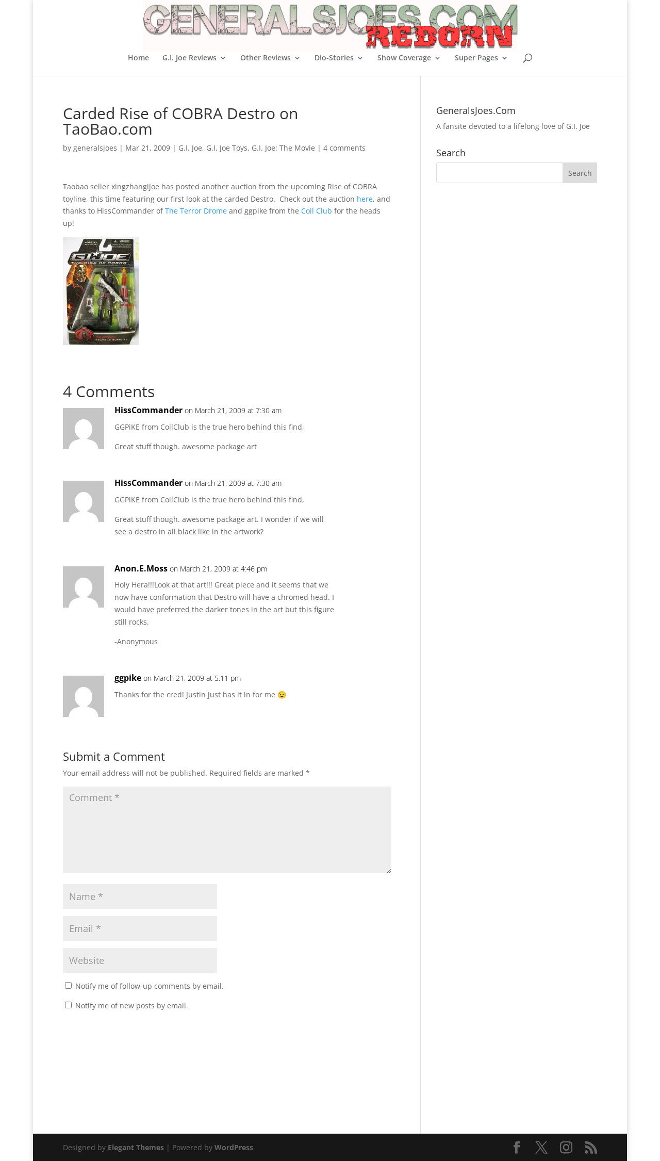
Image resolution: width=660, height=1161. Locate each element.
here (365, 199)
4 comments (344, 148)
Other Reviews (265, 58)
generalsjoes (95, 148)
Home (138, 58)
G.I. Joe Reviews (189, 58)
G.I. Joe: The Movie (283, 148)
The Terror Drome (196, 211)
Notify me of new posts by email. (131, 1005)
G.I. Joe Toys (227, 148)
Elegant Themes (136, 1147)
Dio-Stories (334, 58)
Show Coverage (404, 58)
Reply (367, 421)
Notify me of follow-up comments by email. (149, 986)
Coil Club (316, 211)
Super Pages (476, 58)
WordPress (233, 1147)
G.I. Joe (190, 148)
